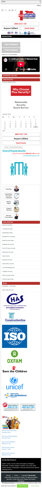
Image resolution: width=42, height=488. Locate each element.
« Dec (3, 131)
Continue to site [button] (22, 486)
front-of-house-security (14, 150)
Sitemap (8, 475)
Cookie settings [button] (35, 486)
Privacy (16, 475)
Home (6, 147)
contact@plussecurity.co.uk (31, 155)
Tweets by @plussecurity (8, 82)
